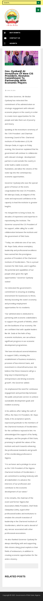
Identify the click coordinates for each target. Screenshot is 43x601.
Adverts (13, 43)
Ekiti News (9, 64)
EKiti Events (15, 33)
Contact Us (15, 38)
